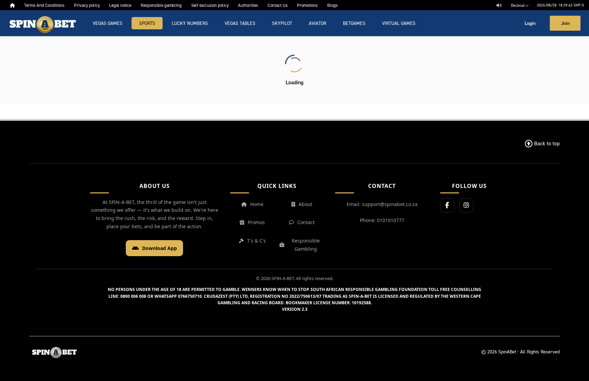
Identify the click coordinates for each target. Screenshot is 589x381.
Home (256, 204)
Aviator (317, 23)
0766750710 (190, 296)
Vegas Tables (240, 23)
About (305, 204)
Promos (256, 222)
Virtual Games (399, 23)
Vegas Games (107, 23)
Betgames (354, 23)
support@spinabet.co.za (390, 204)
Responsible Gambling (306, 244)
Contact (306, 222)
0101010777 (390, 220)
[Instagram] (466, 205)
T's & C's (256, 240)
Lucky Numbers (190, 23)
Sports (147, 23)
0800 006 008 (133, 296)
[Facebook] (447, 205)
